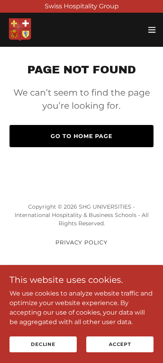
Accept (120, 344)
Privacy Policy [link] (81, 242)
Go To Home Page (81, 136)
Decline (43, 344)
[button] (152, 30)
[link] (20, 30)
